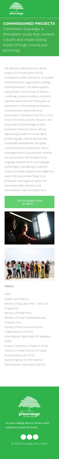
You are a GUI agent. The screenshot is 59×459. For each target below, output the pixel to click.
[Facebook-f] (29, 437)
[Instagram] (23, 437)
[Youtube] (35, 437)
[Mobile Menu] (50, 9)
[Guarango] (29, 406)
